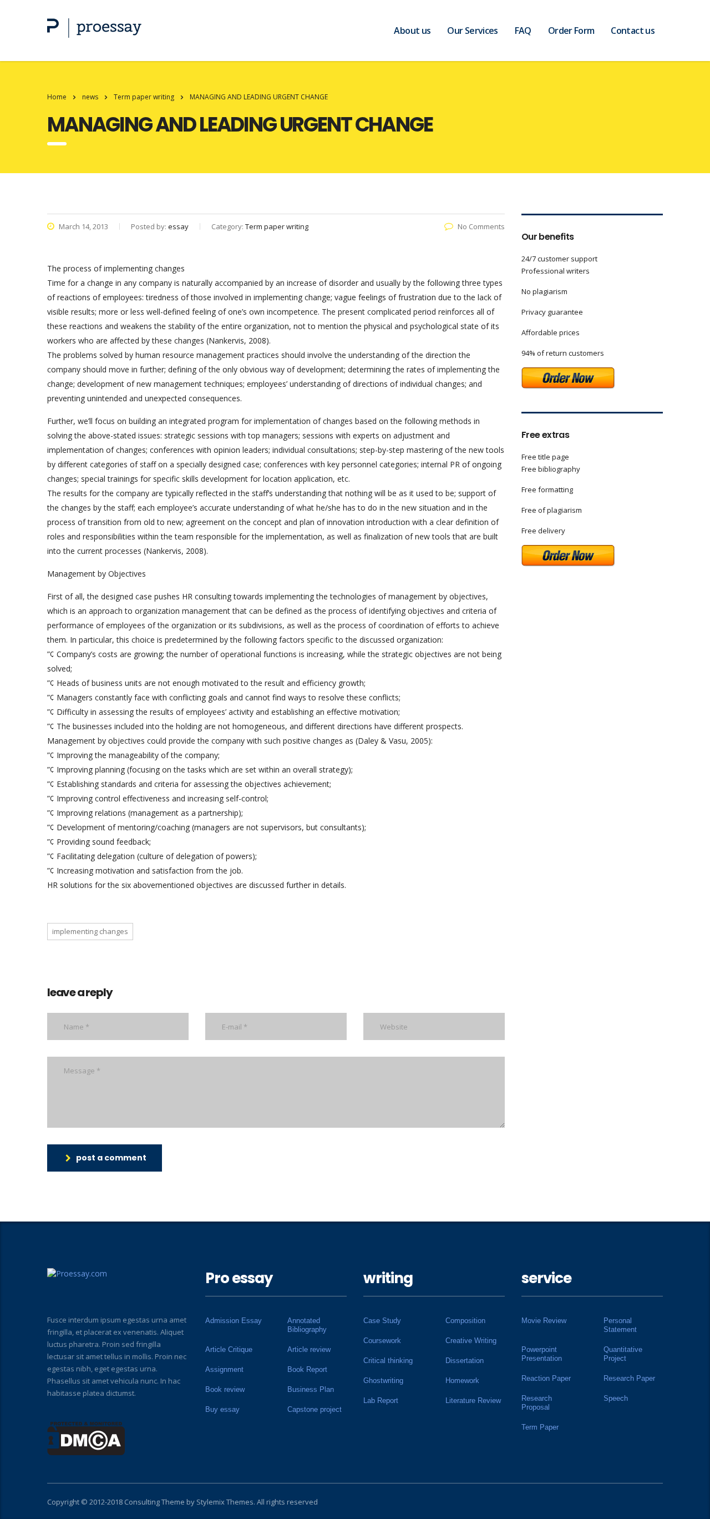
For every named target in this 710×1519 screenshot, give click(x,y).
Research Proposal (536, 1402)
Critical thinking (388, 1360)
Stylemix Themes (224, 1502)
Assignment (224, 1369)
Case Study (382, 1320)
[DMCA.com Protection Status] (86, 1437)
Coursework (382, 1340)
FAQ (523, 30)
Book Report (307, 1369)
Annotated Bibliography (307, 1325)
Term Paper (540, 1427)
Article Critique (228, 1349)
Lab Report (380, 1400)
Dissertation (464, 1360)
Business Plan (310, 1389)
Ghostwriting (383, 1380)
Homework (462, 1380)
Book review (225, 1389)
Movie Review (543, 1320)
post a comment (111, 1157)
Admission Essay (233, 1320)
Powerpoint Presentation (541, 1353)
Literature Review (473, 1400)
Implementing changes (90, 931)
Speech (616, 1398)
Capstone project (314, 1409)
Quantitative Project (623, 1353)
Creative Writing (470, 1340)
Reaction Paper (546, 1378)
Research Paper (629, 1378)
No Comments (481, 226)
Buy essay (222, 1409)
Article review (309, 1349)
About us (412, 30)
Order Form (571, 30)
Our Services (472, 30)
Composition (465, 1320)
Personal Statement (620, 1325)
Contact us (633, 30)
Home (57, 97)
